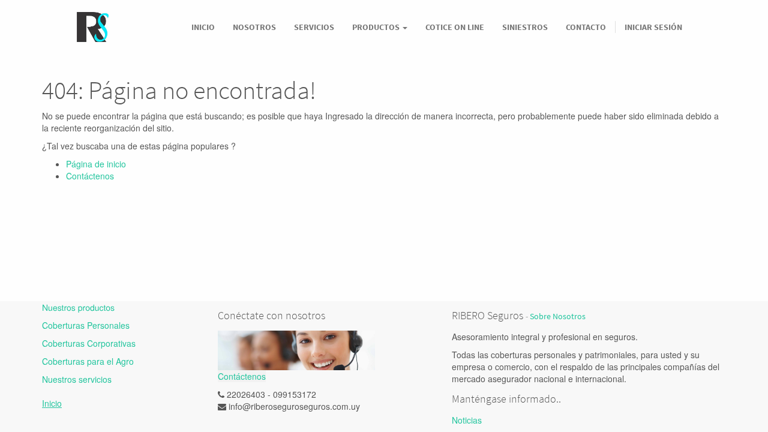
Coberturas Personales (86, 325)
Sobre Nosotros (558, 316)
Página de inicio (96, 164)
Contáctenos (90, 176)
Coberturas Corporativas (89, 343)
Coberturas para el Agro (88, 361)
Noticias (467, 420)
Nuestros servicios (77, 379)
